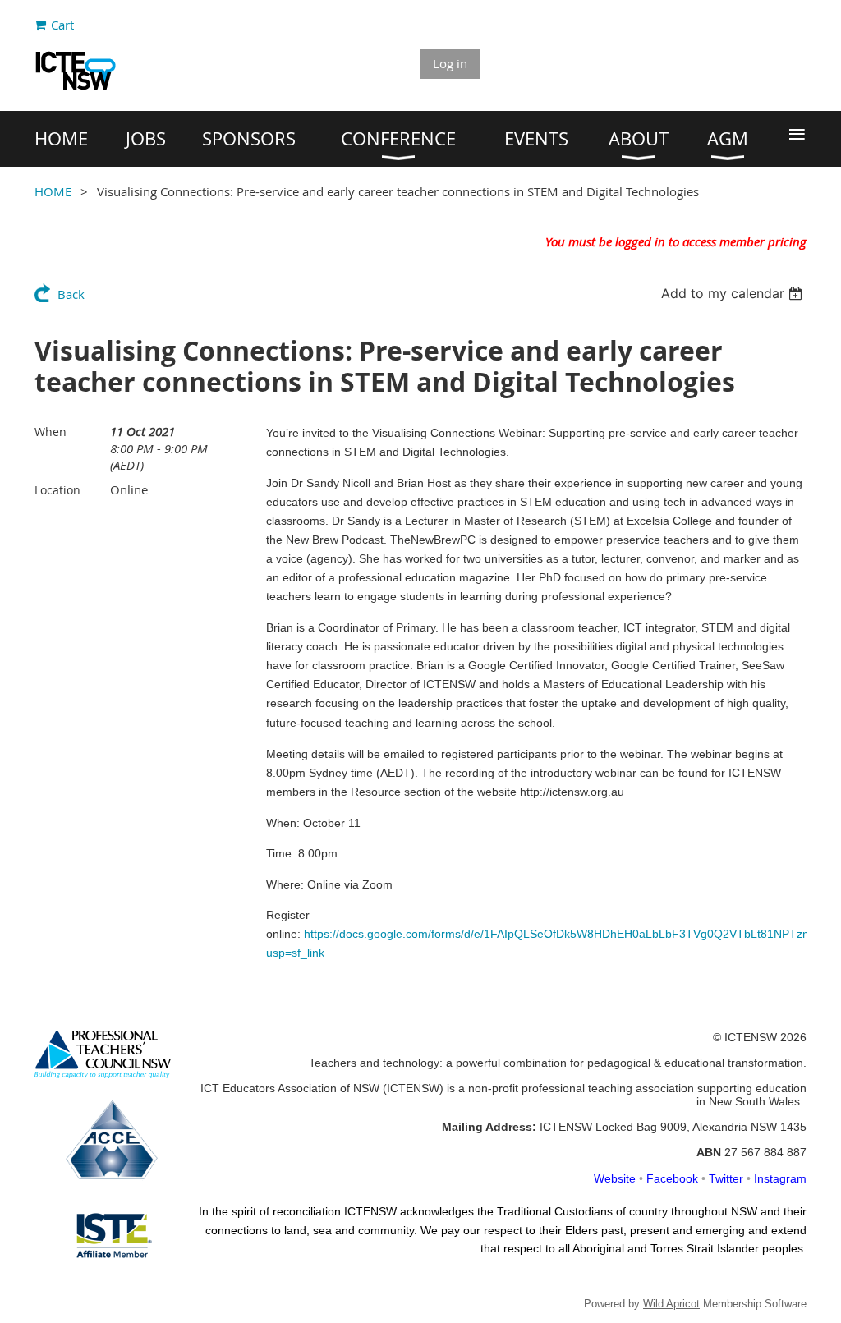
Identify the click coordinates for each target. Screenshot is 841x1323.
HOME (52, 191)
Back (71, 294)
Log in (450, 63)
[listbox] (734, 293)
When (50, 431)
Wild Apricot (671, 1304)
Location (57, 490)
